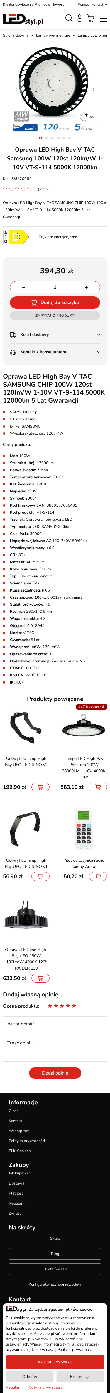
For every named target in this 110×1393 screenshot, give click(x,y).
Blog (55, 1253)
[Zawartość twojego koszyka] (90, 18)
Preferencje (80, 1376)
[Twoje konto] (79, 18)
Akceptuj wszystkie (55, 1362)
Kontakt (15, 1120)
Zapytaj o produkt (55, 315)
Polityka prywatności (27, 1141)
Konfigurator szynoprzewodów (55, 1284)
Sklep (55, 1238)
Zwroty (15, 1213)
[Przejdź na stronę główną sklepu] (23, 19)
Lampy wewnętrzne (53, 35)
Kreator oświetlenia (18, 4)
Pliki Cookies (20, 1151)
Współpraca (19, 1131)
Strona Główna (15, 35)
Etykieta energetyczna (58, 237)
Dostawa (16, 1183)
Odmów (29, 1376)
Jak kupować (20, 1173)
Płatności (16, 1193)
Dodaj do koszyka (59, 302)
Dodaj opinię (55, 1073)
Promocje (42, 4)
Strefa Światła (55, 1269)
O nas (13, 1110)
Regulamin (18, 1203)
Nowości (58, 4)
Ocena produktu (20, 1006)
